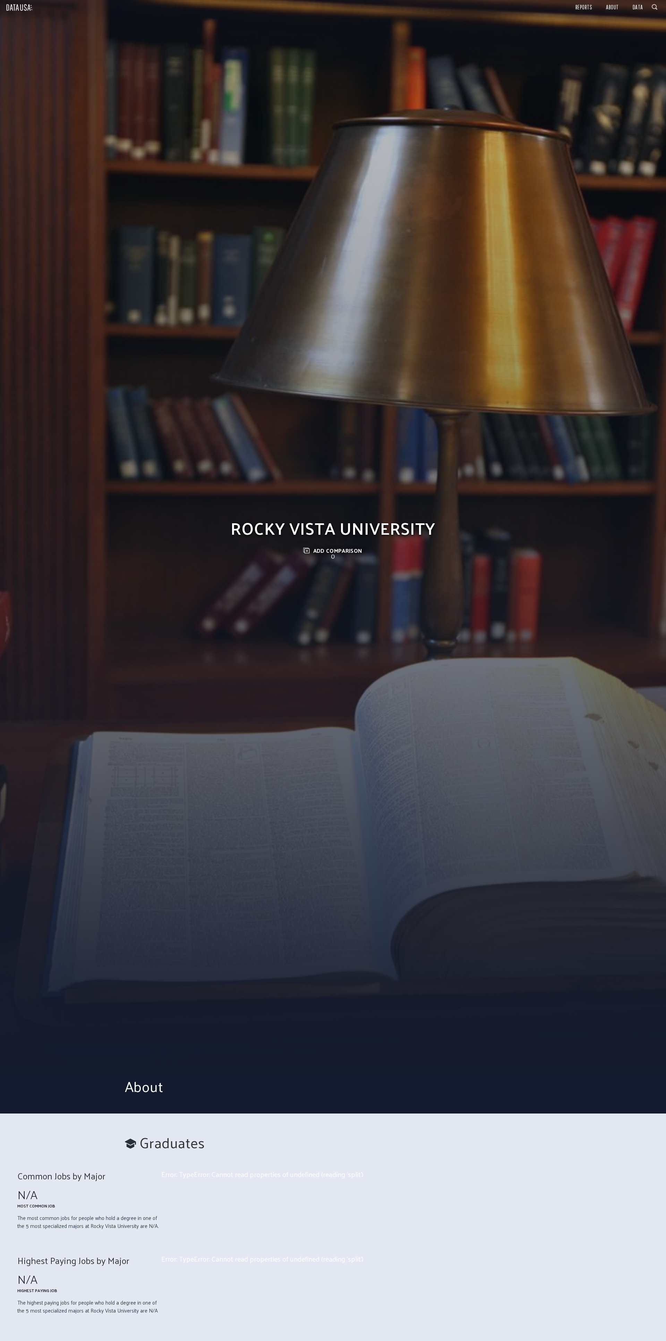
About (612, 7)
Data (638, 7)
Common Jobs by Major (61, 1176)
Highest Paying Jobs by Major (73, 1261)
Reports (583, 7)
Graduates (172, 1142)
